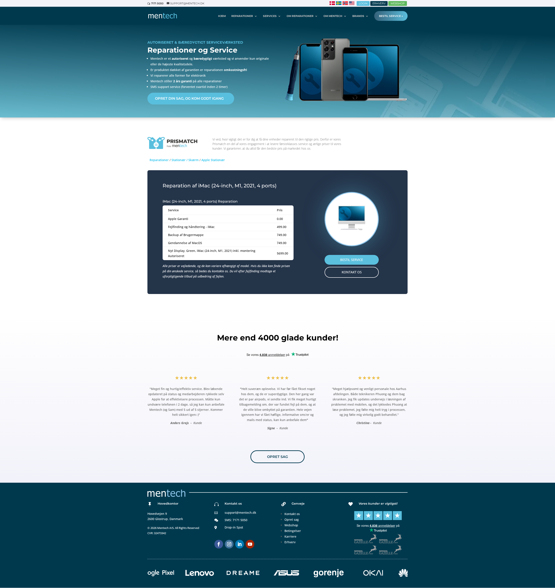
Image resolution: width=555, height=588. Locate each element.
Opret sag (291, 519)
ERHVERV (378, 3)
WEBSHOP (397, 3)
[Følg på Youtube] (250, 544)
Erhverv (289, 542)
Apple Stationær (213, 160)
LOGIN (363, 3)
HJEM (222, 16)
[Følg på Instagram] (229, 544)
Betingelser (292, 531)
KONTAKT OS (352, 272)
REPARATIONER (242, 16)
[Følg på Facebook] (218, 544)
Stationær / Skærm (185, 160)
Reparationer (159, 160)
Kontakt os (292, 514)
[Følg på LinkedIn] (239, 544)
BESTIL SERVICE (351, 260)
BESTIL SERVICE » (391, 16)
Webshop (291, 525)
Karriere (290, 536)
